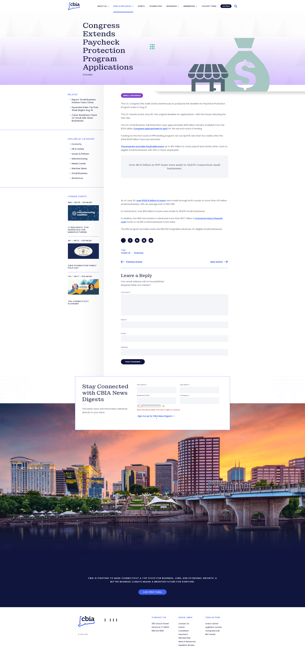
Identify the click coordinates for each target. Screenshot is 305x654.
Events (141, 6)
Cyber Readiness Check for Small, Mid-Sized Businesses (84, 118)
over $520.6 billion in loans (151, 200)
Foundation (156, 6)
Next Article (216, 261)
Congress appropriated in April (151, 128)
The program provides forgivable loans (142, 146)
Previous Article (134, 261)
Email (124, 333)
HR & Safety (78, 149)
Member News (79, 168)
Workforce (77, 178)
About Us (102, 6)
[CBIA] (74, 6)
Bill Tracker (210, 634)
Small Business (79, 173)
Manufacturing (79, 158)
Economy (77, 144)
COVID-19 (125, 252)
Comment (126, 292)
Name (124, 319)
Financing (138, 252)
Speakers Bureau (186, 645)
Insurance (172, 6)
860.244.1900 (158, 630)
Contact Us (183, 623)
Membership (189, 6)
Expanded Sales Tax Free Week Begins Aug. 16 (85, 109)
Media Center (79, 163)
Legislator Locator (213, 627)
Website (124, 347)
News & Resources (122, 6)
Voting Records (212, 630)
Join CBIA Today (152, 592)
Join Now (226, 6)
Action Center (212, 623)
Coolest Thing (209, 6)
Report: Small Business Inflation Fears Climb (84, 101)
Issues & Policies (80, 153)
